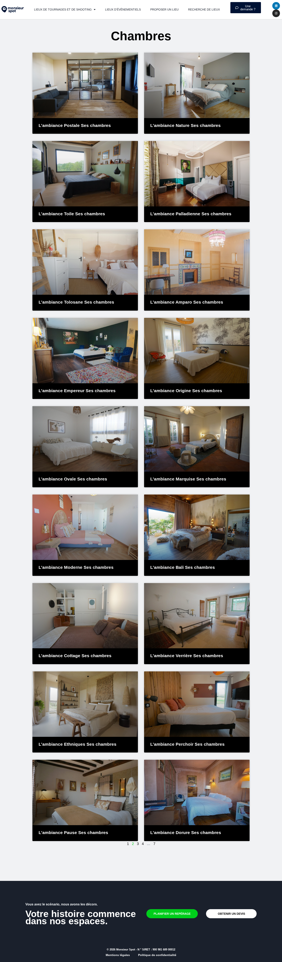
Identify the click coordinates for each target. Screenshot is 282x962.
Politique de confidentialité (157, 955)
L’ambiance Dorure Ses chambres (185, 832)
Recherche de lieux (204, 9)
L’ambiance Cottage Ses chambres (75, 655)
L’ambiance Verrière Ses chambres (186, 655)
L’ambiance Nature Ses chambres (185, 125)
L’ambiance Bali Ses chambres (182, 567)
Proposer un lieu (164, 9)
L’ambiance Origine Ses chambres (186, 390)
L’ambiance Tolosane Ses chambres (76, 302)
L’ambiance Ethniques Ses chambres (77, 744)
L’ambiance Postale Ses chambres (75, 125)
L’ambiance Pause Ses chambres (73, 832)
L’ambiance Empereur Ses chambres (77, 390)
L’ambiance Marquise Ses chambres (188, 479)
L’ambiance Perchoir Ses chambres (187, 744)
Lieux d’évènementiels (123, 9)
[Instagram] (276, 13)
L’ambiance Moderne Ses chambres (76, 567)
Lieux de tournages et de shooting (63, 9)
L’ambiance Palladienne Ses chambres (190, 213)
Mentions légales (118, 955)
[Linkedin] (276, 5)
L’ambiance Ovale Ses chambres (73, 479)
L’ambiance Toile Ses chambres (72, 213)
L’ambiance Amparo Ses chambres (186, 302)
